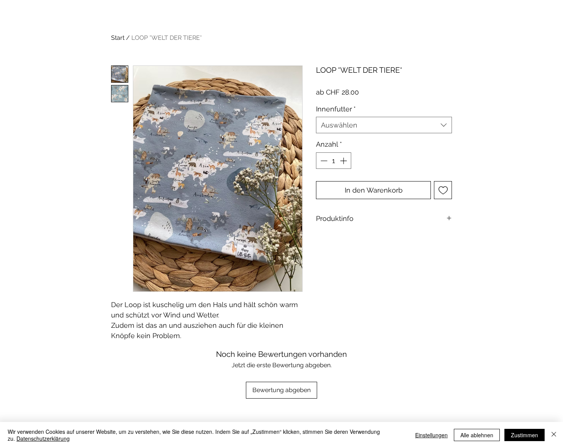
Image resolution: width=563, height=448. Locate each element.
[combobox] (384, 125)
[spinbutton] (333, 160)
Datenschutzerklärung (43, 438)
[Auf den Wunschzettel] (443, 190)
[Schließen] (553, 435)
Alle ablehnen (476, 435)
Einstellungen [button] (431, 435)
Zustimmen (524, 435)
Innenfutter (336, 109)
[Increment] (344, 160)
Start (117, 37)
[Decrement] (323, 160)
